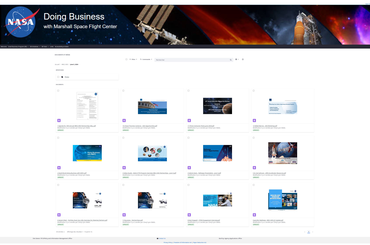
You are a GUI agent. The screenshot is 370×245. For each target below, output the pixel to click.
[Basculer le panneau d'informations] (242, 59)
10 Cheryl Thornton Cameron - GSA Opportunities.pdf (140, 126)
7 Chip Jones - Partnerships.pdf (133, 220)
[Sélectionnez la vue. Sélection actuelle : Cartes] (237, 59)
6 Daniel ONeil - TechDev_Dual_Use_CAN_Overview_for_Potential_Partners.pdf (82, 220)
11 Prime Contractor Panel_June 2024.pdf (201, 126)
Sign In (367, 4)
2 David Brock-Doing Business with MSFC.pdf (71, 173)
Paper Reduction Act (199, 242)
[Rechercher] (230, 59)
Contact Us (162, 238)
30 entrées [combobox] (59, 232)
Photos (67, 77)
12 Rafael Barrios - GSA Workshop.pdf (265, 126)
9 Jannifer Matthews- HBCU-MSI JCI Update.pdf (268, 220)
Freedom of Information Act (183, 242)
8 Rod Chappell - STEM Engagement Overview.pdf (204, 220)
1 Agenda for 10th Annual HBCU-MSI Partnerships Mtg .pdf (76, 126)
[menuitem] (3, 47)
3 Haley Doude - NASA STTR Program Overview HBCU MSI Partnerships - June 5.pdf (149, 173)
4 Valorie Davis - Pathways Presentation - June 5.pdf (204, 173)
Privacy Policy (168, 242)
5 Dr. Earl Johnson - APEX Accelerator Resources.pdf (269, 173)
